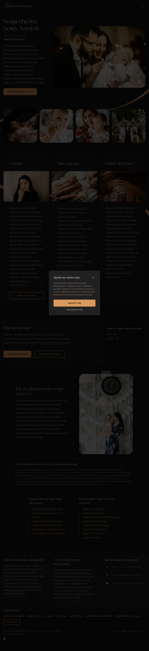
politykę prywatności (62, 295)
